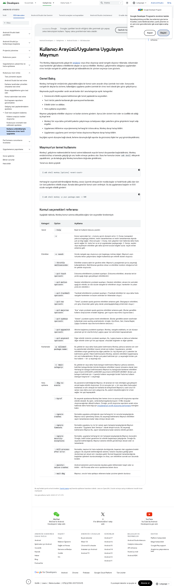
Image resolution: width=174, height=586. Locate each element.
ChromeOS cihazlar (88, 545)
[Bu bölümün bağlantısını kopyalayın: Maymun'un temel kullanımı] (78, 147)
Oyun (60, 538)
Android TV (85, 553)
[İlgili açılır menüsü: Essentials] (36, 3)
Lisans (44, 583)
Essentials (29, 3)
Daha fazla (65, 3)
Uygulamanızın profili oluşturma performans (114, 406)
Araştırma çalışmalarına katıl (160, 550)
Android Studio (157, 3)
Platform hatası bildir (158, 538)
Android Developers (46, 41)
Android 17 (108, 538)
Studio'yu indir (133, 552)
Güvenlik (38, 548)
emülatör (76, 63)
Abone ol (145, 583)
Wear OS (84, 542)
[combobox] (111, 3)
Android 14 (108, 549)
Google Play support (158, 545)
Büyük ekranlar (86, 538)
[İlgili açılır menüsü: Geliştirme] (54, 3)
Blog (36, 559)
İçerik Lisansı (64, 488)
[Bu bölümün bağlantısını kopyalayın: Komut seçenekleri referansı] (80, 209)
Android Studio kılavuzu (136, 540)
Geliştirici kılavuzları (135, 544)
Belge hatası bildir (157, 542)
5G (59, 557)
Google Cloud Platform (103, 573)
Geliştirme (47, 3)
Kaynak (37, 552)
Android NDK (132, 555)
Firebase (86, 573)
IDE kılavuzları (19, 15)
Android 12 (108, 557)
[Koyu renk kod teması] (139, 169)
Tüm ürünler (121, 573)
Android (38, 540)
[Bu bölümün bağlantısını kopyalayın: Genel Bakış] (57, 78)
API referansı (132, 548)
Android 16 (108, 542)
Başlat (163, 33)
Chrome (75, 573)
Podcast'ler (39, 563)
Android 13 (108, 553)
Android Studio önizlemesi (101, 15)
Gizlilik (60, 553)
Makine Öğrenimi (64, 542)
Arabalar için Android (89, 549)
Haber (37, 555)
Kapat (150, 33)
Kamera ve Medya (64, 549)
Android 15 (108, 545)
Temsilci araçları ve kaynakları (71, 15)
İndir (5, 15)
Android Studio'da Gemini (41, 15)
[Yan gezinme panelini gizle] (28, 581)
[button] (14, 34)
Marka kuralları (54, 583)
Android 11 (108, 561)
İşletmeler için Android (43, 544)
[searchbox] (16, 23)
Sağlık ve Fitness (64, 545)
